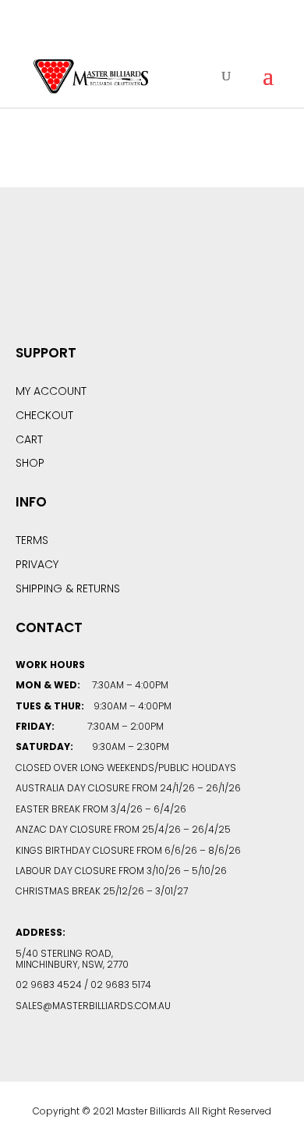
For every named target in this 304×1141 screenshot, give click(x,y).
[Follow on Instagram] (194, 280)
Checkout (44, 415)
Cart (29, 439)
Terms (32, 540)
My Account (51, 391)
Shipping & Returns (68, 588)
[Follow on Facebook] (110, 280)
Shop (30, 463)
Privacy (37, 564)
